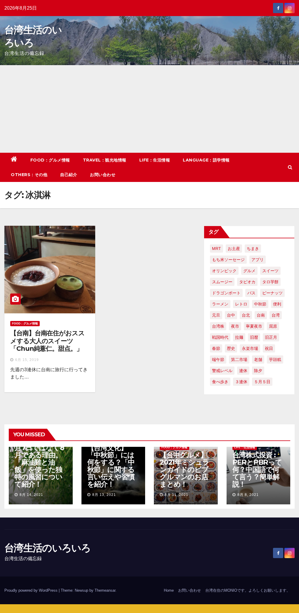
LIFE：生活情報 (154, 160)
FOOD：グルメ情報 (50, 160)
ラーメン (220, 304)
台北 (246, 315)
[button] (290, 167)
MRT (216, 248)
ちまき (253, 248)
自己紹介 (68, 174)
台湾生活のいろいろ (47, 548)
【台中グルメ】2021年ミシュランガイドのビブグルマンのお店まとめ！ (184, 469)
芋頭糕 (275, 359)
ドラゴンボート (226, 293)
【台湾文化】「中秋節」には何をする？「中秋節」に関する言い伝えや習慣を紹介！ (111, 465)
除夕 (258, 370)
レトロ (241, 304)
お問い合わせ (102, 174)
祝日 (269, 348)
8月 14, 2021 (31, 495)
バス (251, 293)
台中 (231, 315)
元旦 (216, 315)
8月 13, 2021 (104, 495)
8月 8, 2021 (248, 495)
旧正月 (271, 337)
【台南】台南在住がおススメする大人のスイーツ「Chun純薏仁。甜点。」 (47, 340)
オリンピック (224, 270)
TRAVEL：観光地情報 (104, 160)
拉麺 (239, 337)
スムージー (222, 281)
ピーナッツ (272, 293)
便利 (277, 304)
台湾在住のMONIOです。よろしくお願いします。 (247, 590)
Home (169, 590)
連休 (243, 370)
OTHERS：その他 (29, 174)
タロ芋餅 (270, 281)
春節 (216, 348)
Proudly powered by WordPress (31, 590)
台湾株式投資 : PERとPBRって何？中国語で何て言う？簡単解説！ (257, 469)
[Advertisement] (149, 109)
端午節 (218, 359)
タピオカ (247, 281)
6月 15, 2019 (27, 360)
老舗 (258, 359)
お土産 (234, 248)
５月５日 (262, 381)
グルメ (249, 270)
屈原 (273, 326)
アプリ (257, 259)
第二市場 (239, 359)
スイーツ (270, 270)
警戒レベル (222, 370)
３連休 (241, 381)
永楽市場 (250, 348)
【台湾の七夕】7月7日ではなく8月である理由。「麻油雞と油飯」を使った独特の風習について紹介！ (40, 462)
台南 (261, 315)
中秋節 (260, 304)
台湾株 (218, 326)
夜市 (235, 326)
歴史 (231, 348)
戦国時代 (220, 337)
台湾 (276, 315)
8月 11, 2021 (176, 495)
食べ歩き (220, 381)
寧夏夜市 (254, 326)
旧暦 (254, 337)
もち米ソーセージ (228, 259)
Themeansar (105, 590)
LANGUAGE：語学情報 (206, 160)
